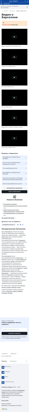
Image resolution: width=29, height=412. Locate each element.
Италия (4, 287)
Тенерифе (4, 293)
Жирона (19, 268)
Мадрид (10, 293)
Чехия (19, 287)
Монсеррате (5, 273)
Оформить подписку (14, 333)
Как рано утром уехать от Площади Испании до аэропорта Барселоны (12, 178)
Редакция (13, 353)
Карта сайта (5, 400)
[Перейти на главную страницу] (13, 1)
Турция (9, 287)
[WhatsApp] (22, 224)
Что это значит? (5, 7)
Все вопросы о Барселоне (14, 188)
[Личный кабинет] (28, 1)
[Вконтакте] (18, 224)
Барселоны (5, 237)
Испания (6, 10)
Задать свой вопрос (14, 191)
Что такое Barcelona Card (10, 168)
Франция (14, 287)
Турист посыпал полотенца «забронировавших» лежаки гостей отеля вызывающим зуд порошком (13, 211)
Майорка (20, 291)
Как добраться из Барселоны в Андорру (11, 157)
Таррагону (22, 240)
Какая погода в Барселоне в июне (12, 183)
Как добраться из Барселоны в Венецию (11, 173)
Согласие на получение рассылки (13, 338)
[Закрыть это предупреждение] (27, 7)
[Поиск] (25, 1)
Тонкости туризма (3, 11)
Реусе (23, 276)
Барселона (12, 10)
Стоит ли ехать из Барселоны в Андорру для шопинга (11, 163)
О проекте (4, 353)
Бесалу (13, 261)
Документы (13, 361)
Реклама (4, 361)
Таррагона (10, 275)
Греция (23, 285)
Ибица (15, 291)
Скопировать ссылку (7, 224)
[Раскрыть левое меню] (1, 1)
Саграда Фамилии (21, 259)
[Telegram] (20, 224)
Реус (22, 249)
